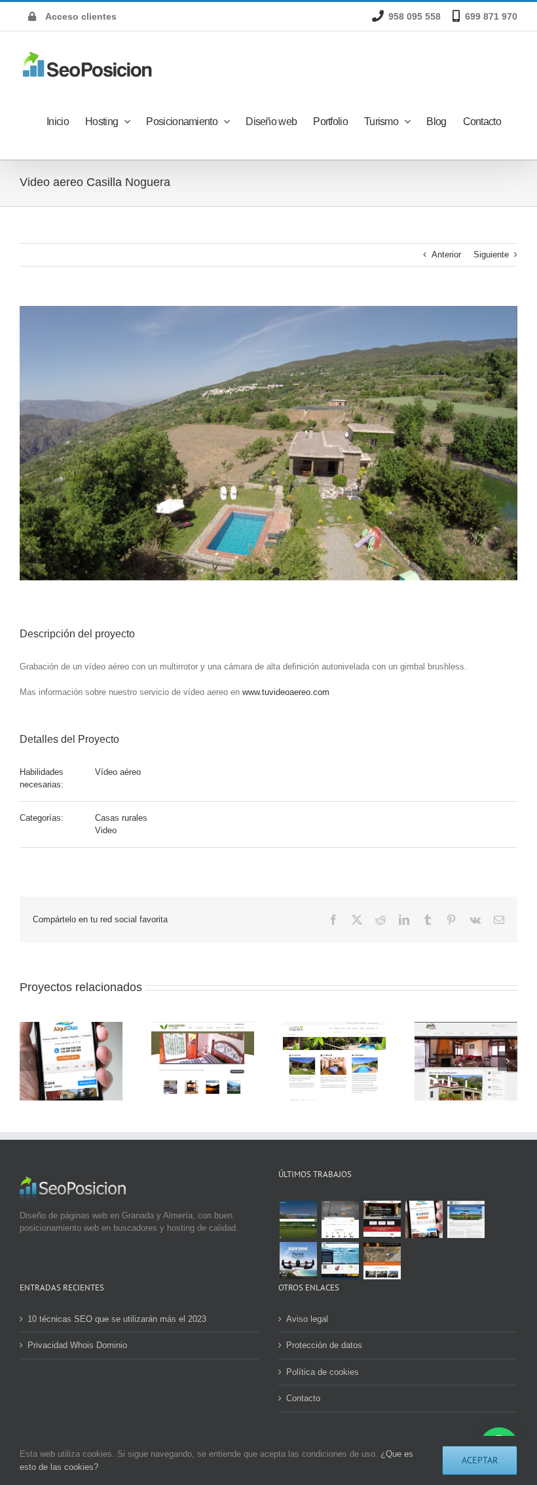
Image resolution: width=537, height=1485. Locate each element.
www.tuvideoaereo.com (285, 692)
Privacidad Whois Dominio (77, 1345)
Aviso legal (307, 1319)
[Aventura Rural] (381, 1260)
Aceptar (480, 1460)
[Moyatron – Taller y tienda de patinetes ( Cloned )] (381, 1219)
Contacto (303, 1398)
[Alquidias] (423, 1219)
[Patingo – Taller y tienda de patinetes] (340, 1219)
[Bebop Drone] (298, 1260)
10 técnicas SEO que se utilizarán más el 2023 (117, 1319)
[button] (29, 1061)
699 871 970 (491, 16)
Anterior (446, 254)
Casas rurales (121, 818)
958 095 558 (414, 16)
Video (106, 830)
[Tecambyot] (340, 1260)
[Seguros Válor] (465, 1219)
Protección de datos (324, 1345)
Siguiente (491, 254)
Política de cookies (322, 1372)
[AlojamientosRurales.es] (298, 1219)
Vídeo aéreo (118, 772)
